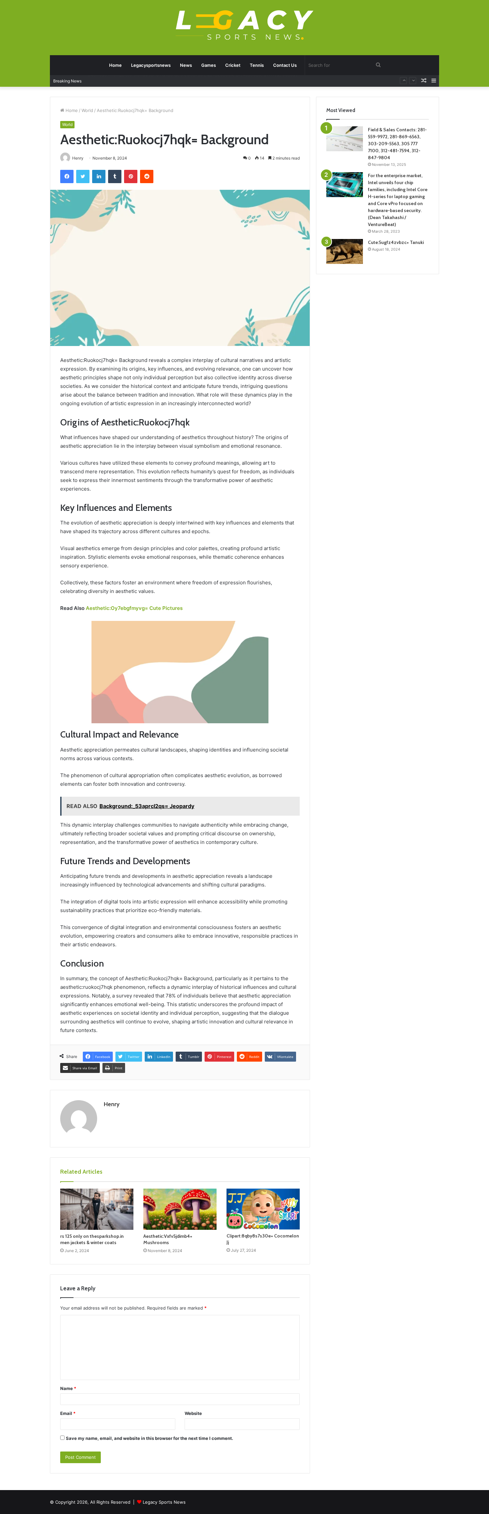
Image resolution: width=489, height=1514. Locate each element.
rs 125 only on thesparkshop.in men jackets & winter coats (92, 1239)
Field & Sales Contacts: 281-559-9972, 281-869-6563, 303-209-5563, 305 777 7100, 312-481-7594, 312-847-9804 (397, 144)
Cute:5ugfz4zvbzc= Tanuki (396, 242)
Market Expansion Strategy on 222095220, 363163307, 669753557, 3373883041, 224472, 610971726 (192, 80)
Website (193, 1413)
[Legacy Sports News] (244, 26)
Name (68, 1388)
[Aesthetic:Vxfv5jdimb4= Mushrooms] (180, 1209)
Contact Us (285, 65)
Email (68, 1413)
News (186, 65)
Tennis (257, 65)
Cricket (233, 65)
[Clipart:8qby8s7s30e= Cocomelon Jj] (263, 1209)
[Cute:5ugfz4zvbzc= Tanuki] (344, 251)
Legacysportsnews (151, 65)
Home (115, 65)
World (87, 110)
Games (208, 65)
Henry (111, 1104)
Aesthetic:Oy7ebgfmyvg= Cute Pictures (134, 608)
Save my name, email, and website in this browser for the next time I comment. (149, 1438)
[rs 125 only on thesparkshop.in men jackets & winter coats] (96, 1209)
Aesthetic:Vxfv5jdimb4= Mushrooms (167, 1239)
